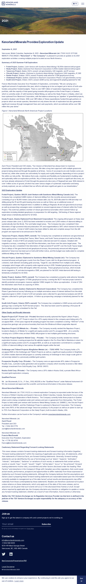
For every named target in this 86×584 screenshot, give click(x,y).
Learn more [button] (19, 581)
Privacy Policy (30, 528)
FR (76, 4)
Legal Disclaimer (8, 567)
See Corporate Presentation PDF (14, 561)
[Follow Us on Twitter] (3, 554)
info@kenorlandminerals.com (13, 540)
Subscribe (46, 524)
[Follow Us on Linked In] (11, 554)
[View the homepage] (10, 5)
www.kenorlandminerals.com (59, 414)
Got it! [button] (81, 579)
